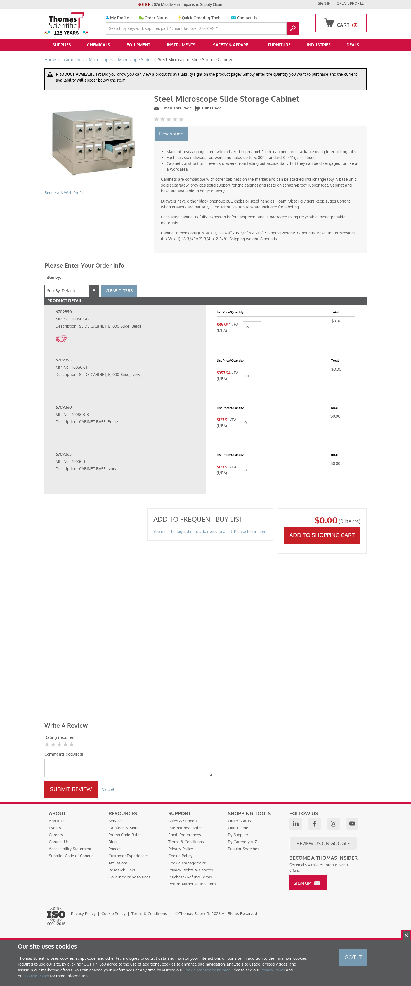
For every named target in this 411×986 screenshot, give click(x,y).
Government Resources (129, 877)
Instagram (333, 824)
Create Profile (350, 3)
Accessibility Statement (70, 849)
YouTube (352, 824)
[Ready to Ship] (61, 345)
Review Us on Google (323, 843)
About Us (57, 821)
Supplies (61, 45)
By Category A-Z (242, 842)
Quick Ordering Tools (201, 18)
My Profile (119, 18)
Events (55, 828)
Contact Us (247, 18)
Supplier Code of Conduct (72, 856)
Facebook (314, 824)
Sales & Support (182, 821)
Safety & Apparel (232, 45)
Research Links (122, 870)
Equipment (138, 45)
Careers (56, 835)
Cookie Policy (180, 856)
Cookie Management (187, 863)
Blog (112, 842)
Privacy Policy (180, 849)
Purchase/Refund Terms (190, 877)
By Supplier (238, 835)
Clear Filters (119, 291)
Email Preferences (184, 835)
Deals (352, 45)
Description (171, 133)
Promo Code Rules (124, 835)
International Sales (185, 828)
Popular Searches (243, 849)
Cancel (108, 789)
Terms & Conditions (186, 842)
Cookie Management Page (207, 970)
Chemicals (98, 45)
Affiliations (118, 863)
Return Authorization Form (192, 884)
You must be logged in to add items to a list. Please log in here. (210, 531)
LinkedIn (295, 824)
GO (293, 28)
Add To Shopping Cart (322, 535)
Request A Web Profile (64, 193)
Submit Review (71, 789)
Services (116, 821)
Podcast (115, 849)
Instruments (181, 45)
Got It (353, 957)
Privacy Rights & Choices (190, 870)
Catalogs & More (123, 828)
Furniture (279, 45)
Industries (319, 45)
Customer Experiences (128, 856)
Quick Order (239, 828)
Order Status (156, 18)
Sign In (324, 3)
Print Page (211, 108)
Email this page (176, 108)
